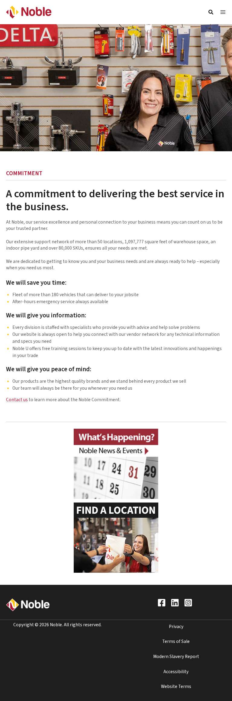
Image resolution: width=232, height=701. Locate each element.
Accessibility (175, 671)
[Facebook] (161, 602)
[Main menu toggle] (223, 12)
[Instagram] (188, 602)
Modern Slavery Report (176, 656)
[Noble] (28, 11)
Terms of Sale (176, 641)
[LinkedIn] (175, 602)
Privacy (176, 626)
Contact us (17, 399)
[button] (211, 13)
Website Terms (176, 686)
